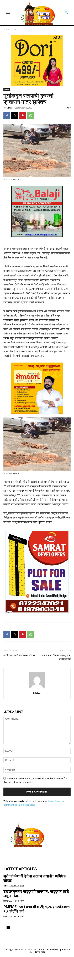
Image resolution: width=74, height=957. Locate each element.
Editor (9, 107)
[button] (66, 13)
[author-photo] (37, 688)
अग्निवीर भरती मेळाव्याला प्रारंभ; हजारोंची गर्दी (56, 657)
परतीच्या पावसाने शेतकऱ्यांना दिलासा (19, 655)
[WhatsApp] (30, 115)
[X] (14, 115)
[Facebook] (6, 115)
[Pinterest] (22, 115)
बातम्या (15, 29)
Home (6, 29)
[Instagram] (16, 855)
